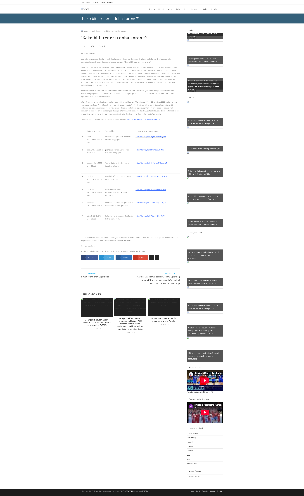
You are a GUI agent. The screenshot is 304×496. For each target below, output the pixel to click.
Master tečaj (191, 438)
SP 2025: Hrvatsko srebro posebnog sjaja (204, 149)
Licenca (102, 2)
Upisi (188, 455)
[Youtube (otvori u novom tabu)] (222, 2)
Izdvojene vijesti (192, 433)
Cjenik (88, 2)
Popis (82, 2)
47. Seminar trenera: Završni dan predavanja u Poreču (163, 319)
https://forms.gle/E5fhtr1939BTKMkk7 (150, 150)
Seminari (190, 451)
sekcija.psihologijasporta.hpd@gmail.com (143, 119)
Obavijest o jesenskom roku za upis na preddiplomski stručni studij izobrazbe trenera (203, 87)
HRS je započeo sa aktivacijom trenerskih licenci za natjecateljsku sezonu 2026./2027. (204, 255)
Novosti (102, 46)
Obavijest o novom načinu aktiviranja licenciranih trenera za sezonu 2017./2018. (97, 322)
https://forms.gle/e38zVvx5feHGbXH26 (150, 189)
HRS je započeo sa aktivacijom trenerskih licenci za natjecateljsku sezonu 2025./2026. (204, 356)
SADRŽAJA (145, 491)
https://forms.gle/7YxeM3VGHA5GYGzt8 (151, 176)
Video (189, 459)
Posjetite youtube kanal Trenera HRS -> (200, 392)
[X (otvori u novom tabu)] (213, 2)
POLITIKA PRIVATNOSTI (127, 491)
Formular (95, 2)
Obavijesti (190, 446)
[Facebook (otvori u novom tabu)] (216, 2)
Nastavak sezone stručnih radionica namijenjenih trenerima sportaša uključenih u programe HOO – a (202, 331)
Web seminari (192, 463)
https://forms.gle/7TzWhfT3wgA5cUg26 (150, 202)
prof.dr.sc (109, 150)
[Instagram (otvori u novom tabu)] (219, 2)
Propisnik (110, 2)
